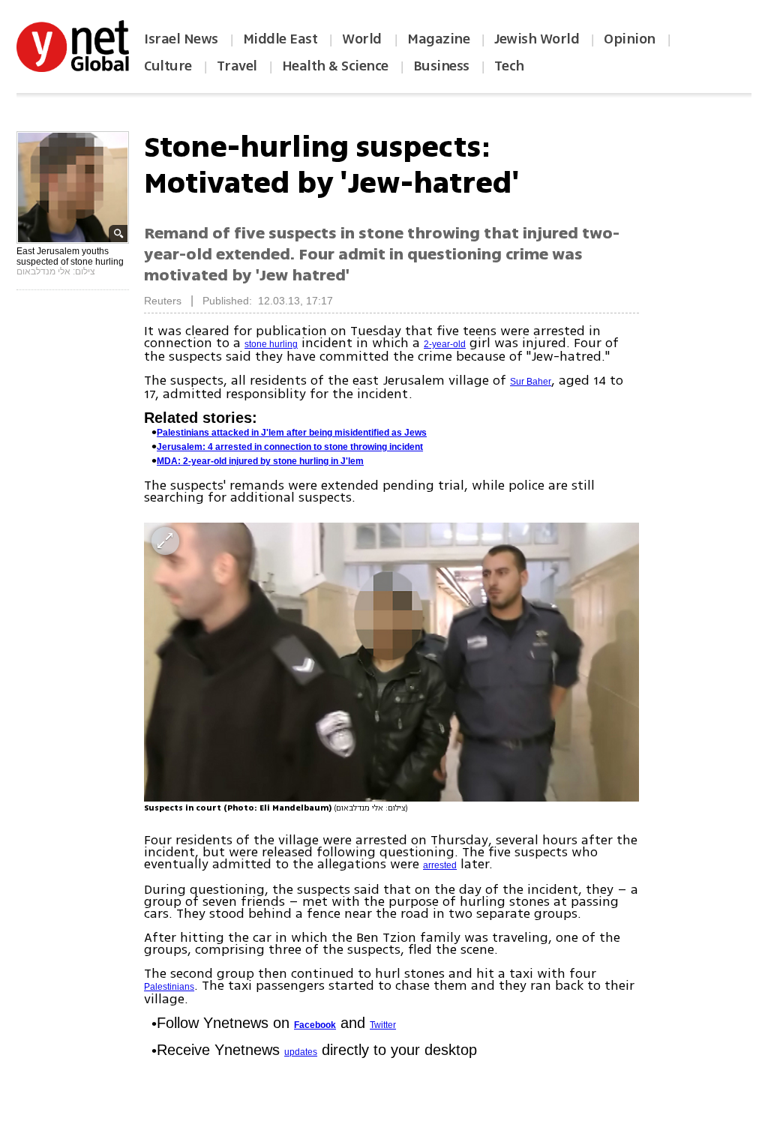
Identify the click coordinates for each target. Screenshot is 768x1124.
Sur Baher (530, 381)
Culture (168, 65)
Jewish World (536, 38)
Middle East (280, 38)
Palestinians (169, 987)
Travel (237, 65)
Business (441, 65)
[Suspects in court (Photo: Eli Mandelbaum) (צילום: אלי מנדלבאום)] (391, 662)
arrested (440, 865)
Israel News (181, 38)
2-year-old (445, 344)
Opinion (630, 38)
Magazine (438, 38)
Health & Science (335, 65)
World (363, 38)
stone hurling (271, 344)
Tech (509, 65)
